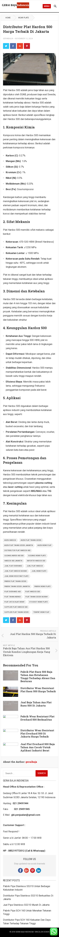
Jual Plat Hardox (35, 566)
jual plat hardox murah (15, 571)
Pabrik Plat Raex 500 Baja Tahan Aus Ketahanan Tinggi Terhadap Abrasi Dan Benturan (37, 676)
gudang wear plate (37, 556)
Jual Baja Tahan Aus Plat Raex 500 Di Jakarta (36, 704)
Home (8, 18)
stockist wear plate (38, 602)
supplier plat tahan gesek (16, 612)
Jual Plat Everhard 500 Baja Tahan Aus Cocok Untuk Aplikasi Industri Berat (37, 747)
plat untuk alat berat (14, 602)
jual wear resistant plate (16, 576)
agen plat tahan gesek (31, 540)
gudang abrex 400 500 (13, 556)
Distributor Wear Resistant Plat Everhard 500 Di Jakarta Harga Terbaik (37, 733)
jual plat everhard (13, 566)
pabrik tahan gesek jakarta (17, 586)
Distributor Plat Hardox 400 (17, 550)
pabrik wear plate (42, 586)
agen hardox (10, 540)
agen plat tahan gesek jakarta (18, 545)
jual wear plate (39, 571)
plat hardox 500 (32, 592)
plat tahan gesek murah (36, 597)
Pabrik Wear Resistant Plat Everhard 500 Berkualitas (37, 718)
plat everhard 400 (12, 592)
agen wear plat (44, 545)
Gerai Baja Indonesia (25, 932)
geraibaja (8, 39)
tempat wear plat (41, 612)
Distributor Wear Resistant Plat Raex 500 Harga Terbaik (38, 690)
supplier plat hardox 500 (15, 607)
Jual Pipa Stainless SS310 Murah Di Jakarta (26, 904)
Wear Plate (23, 18)
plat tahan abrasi (12, 597)
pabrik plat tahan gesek (15, 581)
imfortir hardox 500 (36, 561)
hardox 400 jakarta (13, 561)
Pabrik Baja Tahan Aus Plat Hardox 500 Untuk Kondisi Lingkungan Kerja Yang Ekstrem (26, 652)
